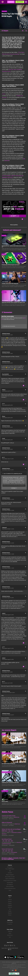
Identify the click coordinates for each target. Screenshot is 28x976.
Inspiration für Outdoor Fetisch (8, 815)
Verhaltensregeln (10, 882)
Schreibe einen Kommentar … (10, 326)
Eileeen (3, 416)
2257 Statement (10, 884)
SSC (24, 158)
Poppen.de (10, 931)
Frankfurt (10, 903)
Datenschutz (12, 878)
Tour (6, 868)
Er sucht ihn (10, 924)
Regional (9, 895)
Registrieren (20, 1)
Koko (10, 937)
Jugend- (6, 878)
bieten (9, 876)
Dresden (9, 911)
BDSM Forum (16, 817)
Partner (8, 929)
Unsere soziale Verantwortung (9, 888)
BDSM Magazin (11, 868)
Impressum (10, 872)
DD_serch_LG (19, 473)
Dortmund (10, 907)
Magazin (10, 858)
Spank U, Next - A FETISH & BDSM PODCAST (10, 948)
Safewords (6, 160)
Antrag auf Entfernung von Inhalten (9, 880)
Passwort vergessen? (10, 874)
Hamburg (10, 899)
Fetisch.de (5, 858)
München (10, 901)
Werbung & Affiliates (10, 886)
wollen (13, 876)
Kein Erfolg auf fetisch (7, 839)
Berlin (10, 897)
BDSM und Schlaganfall (7, 822)
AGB (10, 870)
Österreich (10, 913)
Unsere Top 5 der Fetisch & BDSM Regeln (13, 858)
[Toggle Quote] (3, 473)
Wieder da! (10, 1)
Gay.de (10, 933)
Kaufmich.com (10, 935)
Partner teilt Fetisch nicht (7, 849)
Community (4, 11)
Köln (10, 909)
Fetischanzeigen (10, 922)
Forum (3, 94)
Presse (10, 890)
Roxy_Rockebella (5, 374)
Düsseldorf (10, 905)
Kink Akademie (14, 852)
